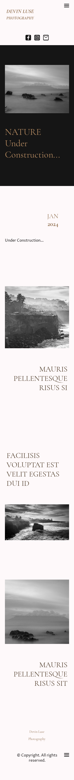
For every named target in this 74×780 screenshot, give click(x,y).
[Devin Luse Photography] (36, 744)
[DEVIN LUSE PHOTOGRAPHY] (20, 24)
